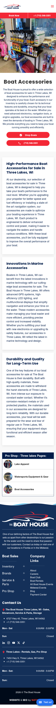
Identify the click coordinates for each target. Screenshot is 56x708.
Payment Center (38, 594)
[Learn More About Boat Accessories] (28, 489)
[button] (52, 6)
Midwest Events (38, 587)
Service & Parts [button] (8, 582)
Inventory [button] (8, 566)
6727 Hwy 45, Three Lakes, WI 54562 (25, 618)
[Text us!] (45, 702)
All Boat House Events (41, 584)
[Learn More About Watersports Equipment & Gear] (28, 477)
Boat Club (35, 577)
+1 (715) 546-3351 (15, 622)
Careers (34, 573)
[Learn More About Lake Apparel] (28, 464)
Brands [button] (6, 573)
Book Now (14, 15)
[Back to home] (12, 6)
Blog (32, 591)
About (33, 570)
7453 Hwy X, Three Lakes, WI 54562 (25, 658)
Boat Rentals (36, 580)
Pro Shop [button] (8, 591)
